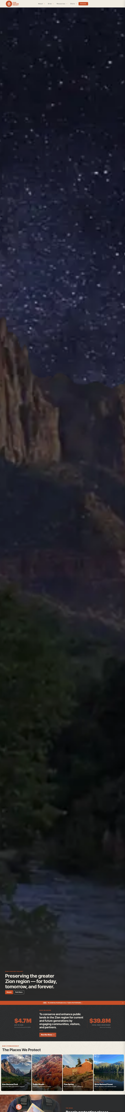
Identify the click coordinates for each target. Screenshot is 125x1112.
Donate (9, 992)
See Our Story (47, 1035)
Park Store (19, 992)
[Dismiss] (123, 1003)
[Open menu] (44, 4)
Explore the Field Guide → (74, 1002)
